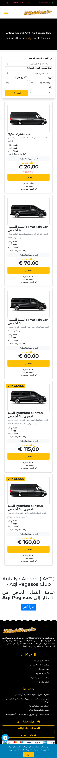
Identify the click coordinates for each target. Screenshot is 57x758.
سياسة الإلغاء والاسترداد (39, 665)
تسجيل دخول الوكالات (27, 728)
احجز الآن (16, 93)
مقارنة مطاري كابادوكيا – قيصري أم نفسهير (32, 694)
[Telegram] (5, 737)
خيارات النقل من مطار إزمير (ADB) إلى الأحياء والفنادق (27, 714)
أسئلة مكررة (44, 682)
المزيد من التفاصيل (29, 158)
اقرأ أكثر (28, 607)
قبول (28, 754)
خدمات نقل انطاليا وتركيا (39, 706)
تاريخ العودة (20, 77)
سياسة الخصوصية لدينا (40, 677)
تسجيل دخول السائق (27, 721)
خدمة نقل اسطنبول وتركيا (38, 710)
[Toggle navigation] (5, 12)
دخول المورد (27, 734)
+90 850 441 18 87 (43, 3)
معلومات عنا (44, 669)
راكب (50, 87)
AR (16, 3)
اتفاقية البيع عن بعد (41, 660)
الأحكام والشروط (42, 673)
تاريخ (50, 77)
